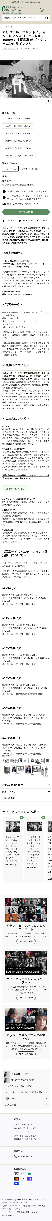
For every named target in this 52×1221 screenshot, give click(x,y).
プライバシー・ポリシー (24, 1132)
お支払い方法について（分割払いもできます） (27, 191)
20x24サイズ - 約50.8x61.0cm (17, 141)
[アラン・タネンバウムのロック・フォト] (26, 910)
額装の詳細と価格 (15, 488)
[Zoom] (47, 101)
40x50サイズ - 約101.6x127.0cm (18, 155)
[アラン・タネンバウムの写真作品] (26, 1019)
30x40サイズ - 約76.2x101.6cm (18, 148)
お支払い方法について (23, 1124)
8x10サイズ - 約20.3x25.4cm (17, 118)
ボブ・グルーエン (10, 48)
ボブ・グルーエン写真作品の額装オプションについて (25, 1137)
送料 (7, 185)
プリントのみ (10, 168)
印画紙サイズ (8, 113)
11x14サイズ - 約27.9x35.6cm (17, 126)
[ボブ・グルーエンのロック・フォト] (26, 963)
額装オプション (9, 163)
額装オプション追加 (30, 168)
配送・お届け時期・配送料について (23, 203)
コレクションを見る (26, 941)
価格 (4, 176)
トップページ (7, 27)
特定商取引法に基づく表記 (25, 1128)
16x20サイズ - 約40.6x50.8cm (17, 133)
